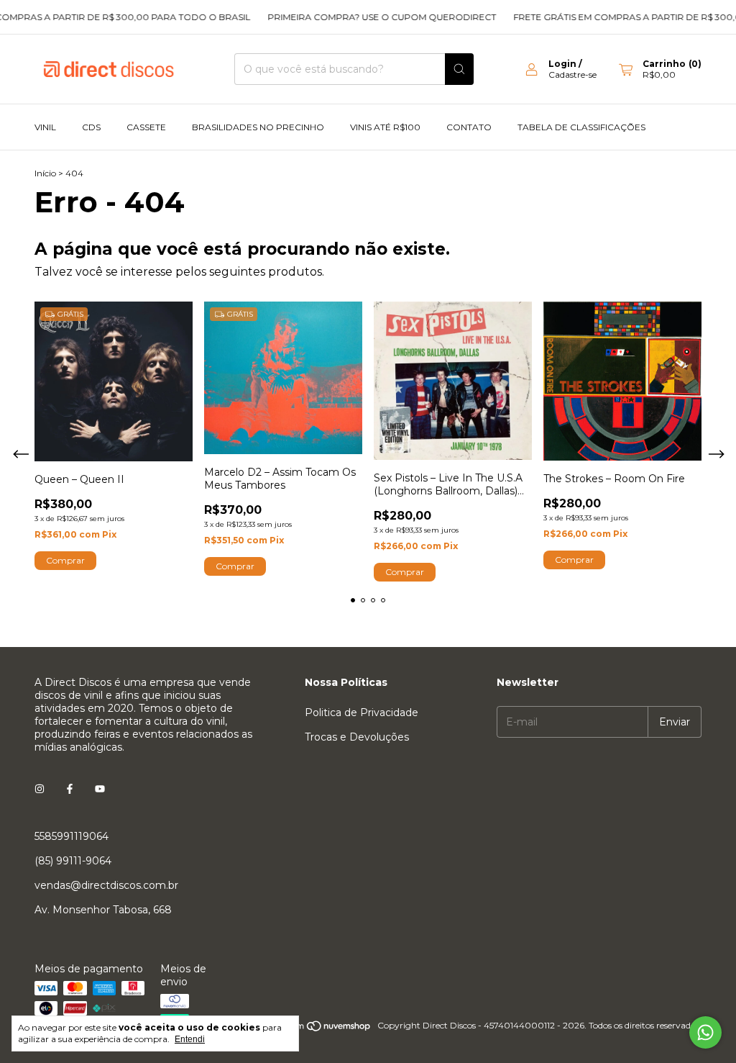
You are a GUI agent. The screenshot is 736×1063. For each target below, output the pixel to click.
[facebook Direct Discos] (70, 788)
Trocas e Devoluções (357, 736)
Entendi (190, 1039)
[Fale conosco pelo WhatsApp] (705, 1032)
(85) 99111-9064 (72, 860)
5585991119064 (71, 836)
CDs (91, 127)
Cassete (146, 127)
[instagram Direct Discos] (39, 788)
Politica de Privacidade (361, 712)
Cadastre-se (572, 74)
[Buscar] (459, 69)
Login (562, 63)
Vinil (45, 127)
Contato (469, 127)
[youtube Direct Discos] (100, 788)
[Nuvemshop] (316, 1028)
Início (45, 173)
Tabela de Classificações (581, 127)
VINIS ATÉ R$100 (385, 127)
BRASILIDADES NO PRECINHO (258, 127)
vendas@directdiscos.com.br (106, 885)
